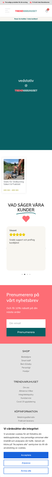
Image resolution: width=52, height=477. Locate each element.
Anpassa (26, 463)
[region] (26, 450)
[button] (6, 248)
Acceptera (26, 455)
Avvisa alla (26, 470)
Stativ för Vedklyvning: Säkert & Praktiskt (14, 183)
